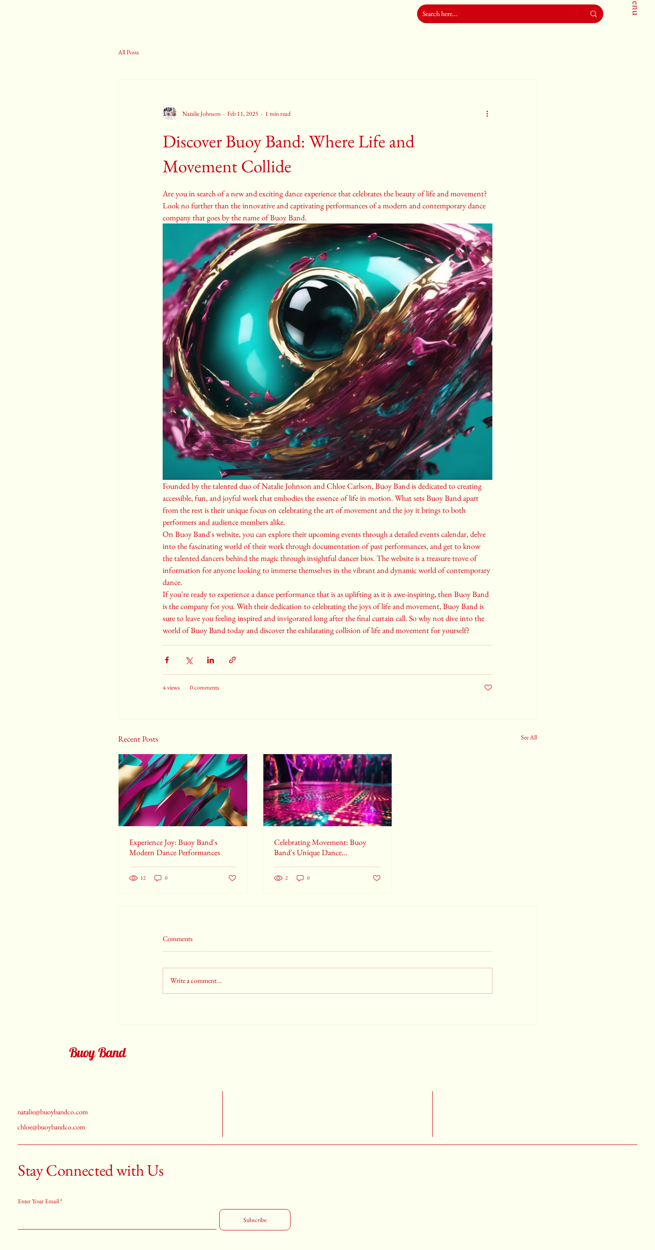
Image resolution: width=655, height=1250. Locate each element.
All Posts (128, 52)
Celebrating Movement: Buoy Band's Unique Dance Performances (320, 847)
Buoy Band (97, 1052)
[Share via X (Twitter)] (188, 660)
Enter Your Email (38, 1201)
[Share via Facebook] (167, 660)
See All (529, 737)
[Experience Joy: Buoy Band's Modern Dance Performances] (183, 790)
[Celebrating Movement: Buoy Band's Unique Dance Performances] (327, 790)
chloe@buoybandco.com (51, 1127)
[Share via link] (232, 660)
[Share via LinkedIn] (210, 660)
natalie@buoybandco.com (52, 1111)
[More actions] (487, 113)
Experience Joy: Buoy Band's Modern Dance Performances (174, 847)
